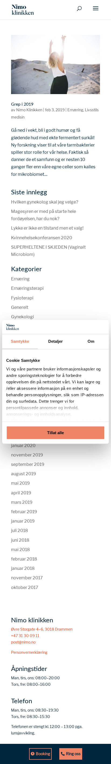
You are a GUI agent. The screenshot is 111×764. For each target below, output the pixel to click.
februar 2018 (24, 559)
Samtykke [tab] (20, 341)
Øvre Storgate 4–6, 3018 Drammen (41, 629)
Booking (43, 754)
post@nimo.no (23, 642)
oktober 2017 (24, 587)
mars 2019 (22, 502)
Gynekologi (22, 317)
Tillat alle (55, 433)
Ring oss (73, 754)
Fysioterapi (22, 298)
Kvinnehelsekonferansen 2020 (41, 237)
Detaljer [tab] (55, 341)
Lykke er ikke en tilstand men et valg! (47, 228)
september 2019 (27, 464)
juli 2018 (19, 530)
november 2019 (27, 455)
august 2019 (23, 474)
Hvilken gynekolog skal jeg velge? (44, 202)
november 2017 (27, 578)
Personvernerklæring (29, 652)
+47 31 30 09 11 (25, 636)
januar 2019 (23, 521)
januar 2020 (23, 445)
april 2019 (21, 493)
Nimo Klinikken (29, 110)
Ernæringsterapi (27, 288)
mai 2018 (20, 549)
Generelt (19, 307)
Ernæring (75, 110)
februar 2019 (24, 511)
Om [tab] (91, 341)
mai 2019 (20, 483)
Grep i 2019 (22, 104)
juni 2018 (20, 540)
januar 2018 (23, 568)
